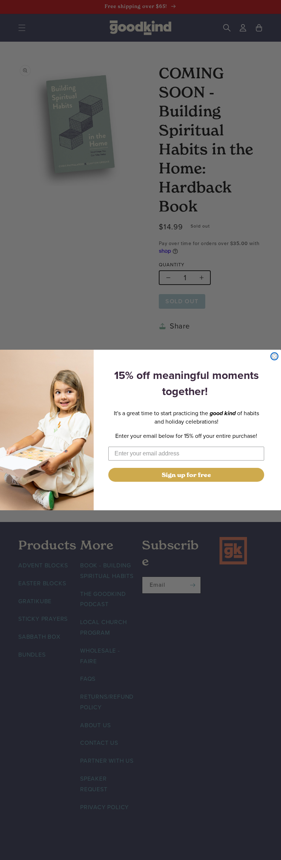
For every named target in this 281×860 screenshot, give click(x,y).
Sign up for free (186, 474)
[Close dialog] (274, 356)
